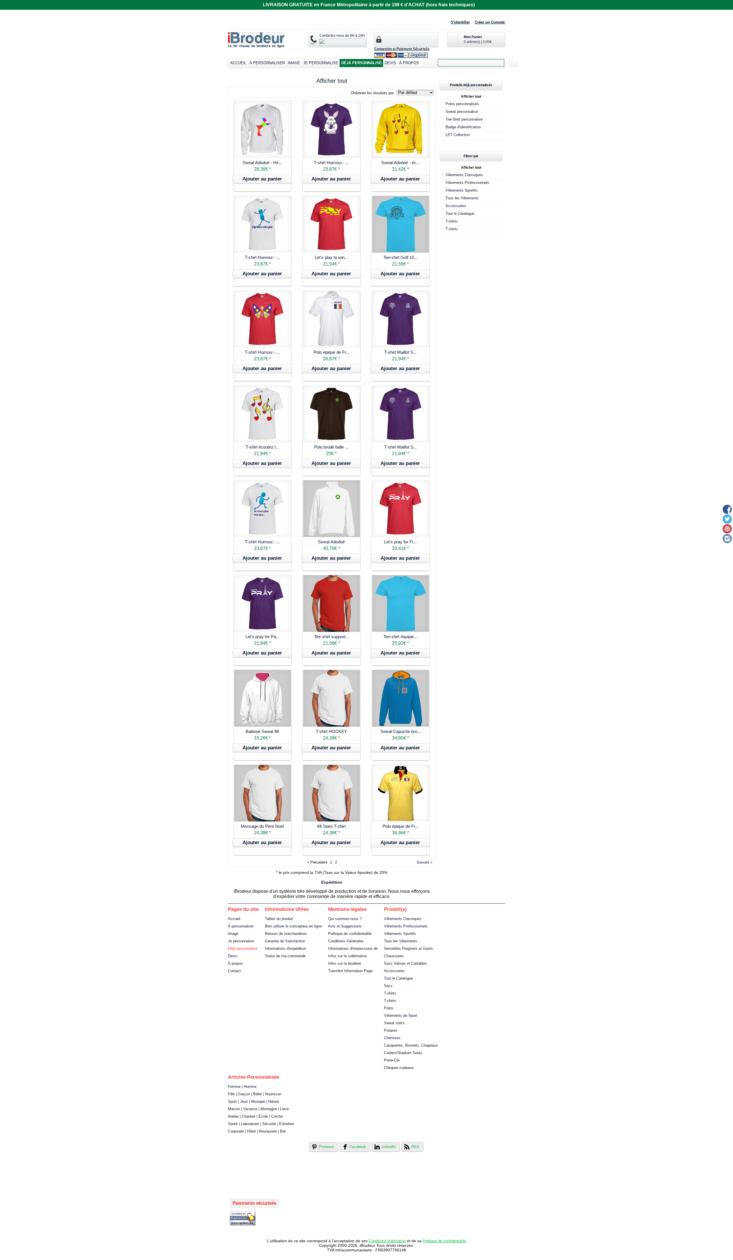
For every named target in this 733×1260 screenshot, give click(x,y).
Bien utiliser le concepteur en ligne (293, 926)
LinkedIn (389, 1147)
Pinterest (326, 1147)
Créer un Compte (490, 22)
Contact (234, 971)
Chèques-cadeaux (399, 1068)
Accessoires (456, 206)
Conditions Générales (346, 941)
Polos (388, 1008)
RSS (415, 1147)
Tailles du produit (279, 919)
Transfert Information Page (350, 971)
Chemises (392, 1038)
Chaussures (394, 956)
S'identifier (460, 22)
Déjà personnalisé (361, 63)
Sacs (388, 986)
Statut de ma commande (285, 956)
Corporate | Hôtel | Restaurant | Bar (257, 1131)
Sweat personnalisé (462, 111)
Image (294, 63)
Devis (390, 63)
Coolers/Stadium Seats (403, 1053)
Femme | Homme (242, 1086)
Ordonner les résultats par (372, 93)
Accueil (238, 63)
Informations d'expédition (285, 948)
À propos (409, 63)
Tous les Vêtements (462, 198)
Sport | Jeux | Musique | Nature (253, 1101)
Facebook (358, 1147)
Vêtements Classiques (464, 175)
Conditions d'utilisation (387, 1241)
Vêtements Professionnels (467, 182)
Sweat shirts (394, 1023)
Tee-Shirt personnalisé (464, 119)
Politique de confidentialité (350, 933)
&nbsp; (262, 129)
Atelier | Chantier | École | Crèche (255, 1116)
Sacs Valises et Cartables (405, 963)
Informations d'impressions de (353, 948)
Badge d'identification (463, 127)
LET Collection (458, 135)
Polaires (390, 1030)
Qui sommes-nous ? (345, 919)
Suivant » (424, 862)
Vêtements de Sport (400, 1015)
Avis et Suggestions (345, 926)
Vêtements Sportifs (462, 190)
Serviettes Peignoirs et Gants (408, 948)
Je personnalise (320, 63)
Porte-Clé (391, 1060)
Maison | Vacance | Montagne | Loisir (258, 1109)
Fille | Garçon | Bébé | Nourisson (254, 1094)
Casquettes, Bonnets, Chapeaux (411, 1045)
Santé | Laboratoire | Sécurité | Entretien (261, 1124)
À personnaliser (267, 63)
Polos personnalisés (462, 104)
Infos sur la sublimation (347, 956)
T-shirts (452, 221)
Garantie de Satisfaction (285, 941)
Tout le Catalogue (460, 213)
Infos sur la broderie (344, 963)
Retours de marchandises (286, 933)
